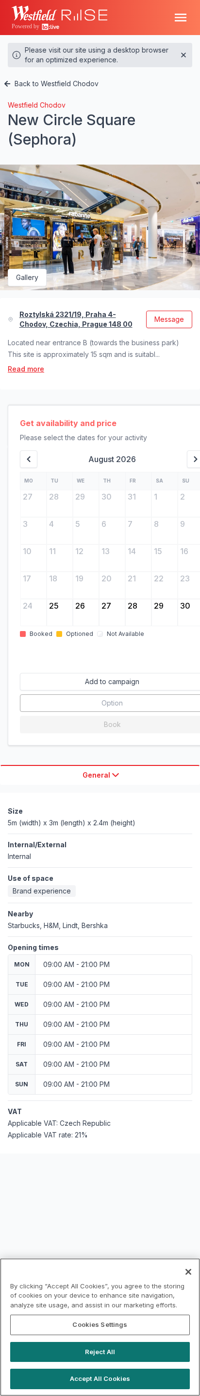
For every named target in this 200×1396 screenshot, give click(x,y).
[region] (100, 1327)
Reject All (100, 1352)
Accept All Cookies (100, 1378)
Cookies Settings (99, 1324)
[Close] (188, 1272)
